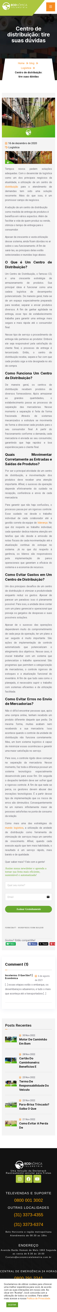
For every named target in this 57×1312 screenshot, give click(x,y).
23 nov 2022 (28, 1100)
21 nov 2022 (28, 1119)
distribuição (11, 186)
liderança (43, 522)
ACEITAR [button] (12, 1305)
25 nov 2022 (28, 1077)
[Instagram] (20, 1179)
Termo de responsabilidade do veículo (34, 1085)
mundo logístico (14, 827)
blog (31, 63)
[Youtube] (37, 1179)
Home (21, 63)
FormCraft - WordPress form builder (24, 928)
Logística (26, 68)
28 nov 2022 (28, 1054)
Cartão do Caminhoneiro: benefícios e (29, 1062)
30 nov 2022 (28, 1035)
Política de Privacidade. (39, 1298)
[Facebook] (28, 1179)
